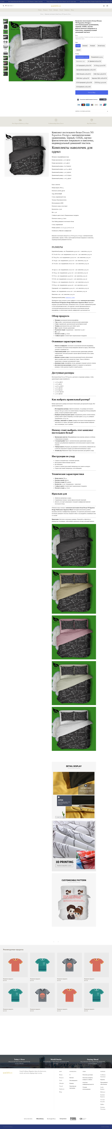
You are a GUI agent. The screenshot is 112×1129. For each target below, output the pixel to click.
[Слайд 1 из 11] (5, 21)
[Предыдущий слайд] (10, 50)
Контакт (71, 1077)
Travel (61, 1086)
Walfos (102, 1104)
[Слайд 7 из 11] (5, 52)
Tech (60, 1080)
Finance (61, 1077)
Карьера (71, 1083)
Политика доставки (88, 1075)
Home (41, 14)
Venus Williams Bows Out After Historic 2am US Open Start (37, 1)
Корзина (102, 1079)
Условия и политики (105, 1126)
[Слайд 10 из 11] (5, 68)
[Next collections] (58, 941)
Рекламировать (73, 1080)
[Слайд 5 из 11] (5, 42)
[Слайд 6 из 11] (5, 47)
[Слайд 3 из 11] (5, 31)
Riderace (102, 1092)
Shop (60, 1092)
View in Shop (91, 92)
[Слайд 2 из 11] (5, 26)
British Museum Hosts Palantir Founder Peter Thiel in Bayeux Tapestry (73, 1)
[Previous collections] (54, 941)
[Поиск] (3, 5)
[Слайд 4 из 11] (5, 37)
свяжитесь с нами (70, 297)
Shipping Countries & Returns (82, 111)
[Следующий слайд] (71, 50)
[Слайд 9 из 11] (5, 63)
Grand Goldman (9, 1126)
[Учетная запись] (104, 5)
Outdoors (61, 1089)
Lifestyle (61, 1083)
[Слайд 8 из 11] (5, 58)
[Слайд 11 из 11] (5, 73)
